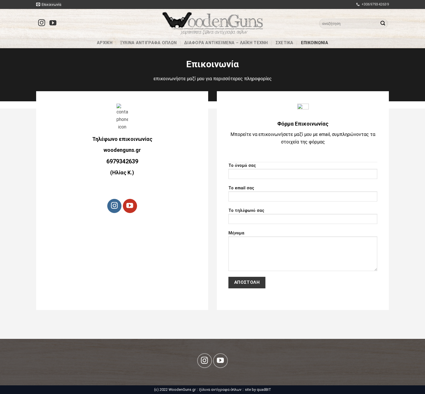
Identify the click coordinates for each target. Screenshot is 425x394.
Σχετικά (284, 44)
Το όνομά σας (242, 165)
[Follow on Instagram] (41, 23)
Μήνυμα (236, 233)
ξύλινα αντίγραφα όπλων (220, 389)
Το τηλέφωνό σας (246, 210)
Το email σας (241, 188)
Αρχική (104, 44)
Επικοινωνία (314, 44)
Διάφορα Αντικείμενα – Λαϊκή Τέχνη (226, 44)
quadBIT (264, 389)
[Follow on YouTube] (52, 23)
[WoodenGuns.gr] (212, 23)
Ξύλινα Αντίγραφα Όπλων (148, 44)
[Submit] (383, 23)
